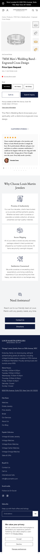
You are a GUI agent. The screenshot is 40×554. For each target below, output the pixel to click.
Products (10, 17)
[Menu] (3, 10)
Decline (19, 544)
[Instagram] (3, 496)
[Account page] (7, 10)
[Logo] (20, 10)
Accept (19, 539)
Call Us (10, 95)
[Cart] (36, 10)
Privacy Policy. (18, 534)
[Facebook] (7, 496)
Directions (20, 327)
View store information (9, 107)
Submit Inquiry (29, 95)
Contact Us (20, 320)
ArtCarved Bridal (7, 54)
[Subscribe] (35, 513)
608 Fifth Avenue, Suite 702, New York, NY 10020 (20, 390)
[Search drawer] (33, 10)
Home (4, 17)
